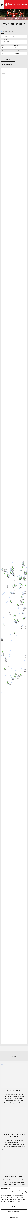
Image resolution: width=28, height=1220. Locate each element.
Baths (16, 45)
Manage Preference (14, 1211)
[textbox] (14, 36)
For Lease (13, 31)
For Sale (5, 31)
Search (3, 33)
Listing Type (4, 39)
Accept (14, 1206)
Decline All (14, 1217)
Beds (2, 45)
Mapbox (17, 1039)
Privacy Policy (18, 1201)
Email (18, 18)
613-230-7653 (9, 18)
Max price (17, 51)
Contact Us (14, 1056)
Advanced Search (7, 64)
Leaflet (12, 1039)
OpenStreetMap (23, 1039)
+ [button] (3, 70)
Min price (4, 51)
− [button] (3, 72)
